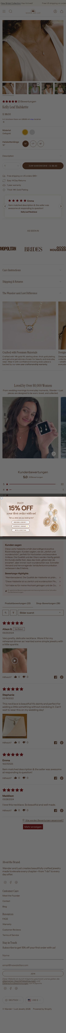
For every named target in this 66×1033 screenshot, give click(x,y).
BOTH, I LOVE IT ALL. (20, 530)
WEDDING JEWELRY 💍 (21, 522)
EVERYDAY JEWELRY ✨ (20, 526)
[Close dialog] (1, 498)
